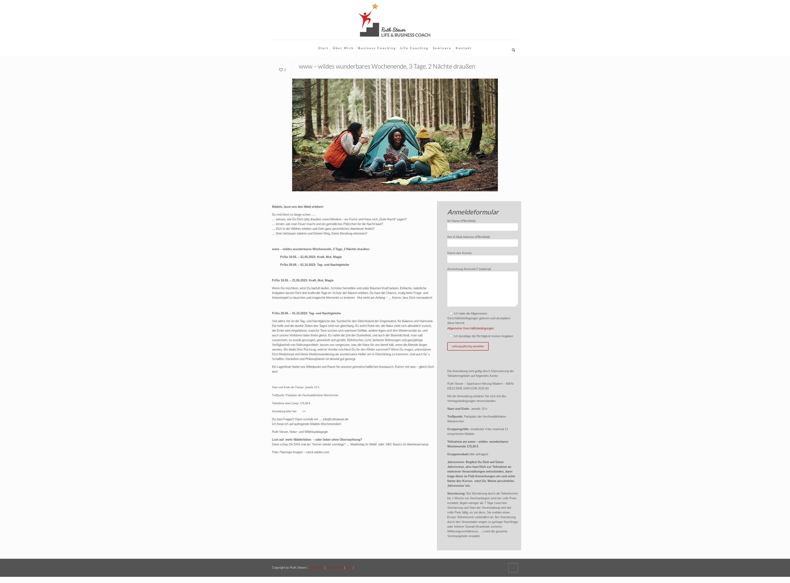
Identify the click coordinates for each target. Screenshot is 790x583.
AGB (349, 567)
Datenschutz (335, 567)
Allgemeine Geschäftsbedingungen (470, 328)
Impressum (316, 567)
